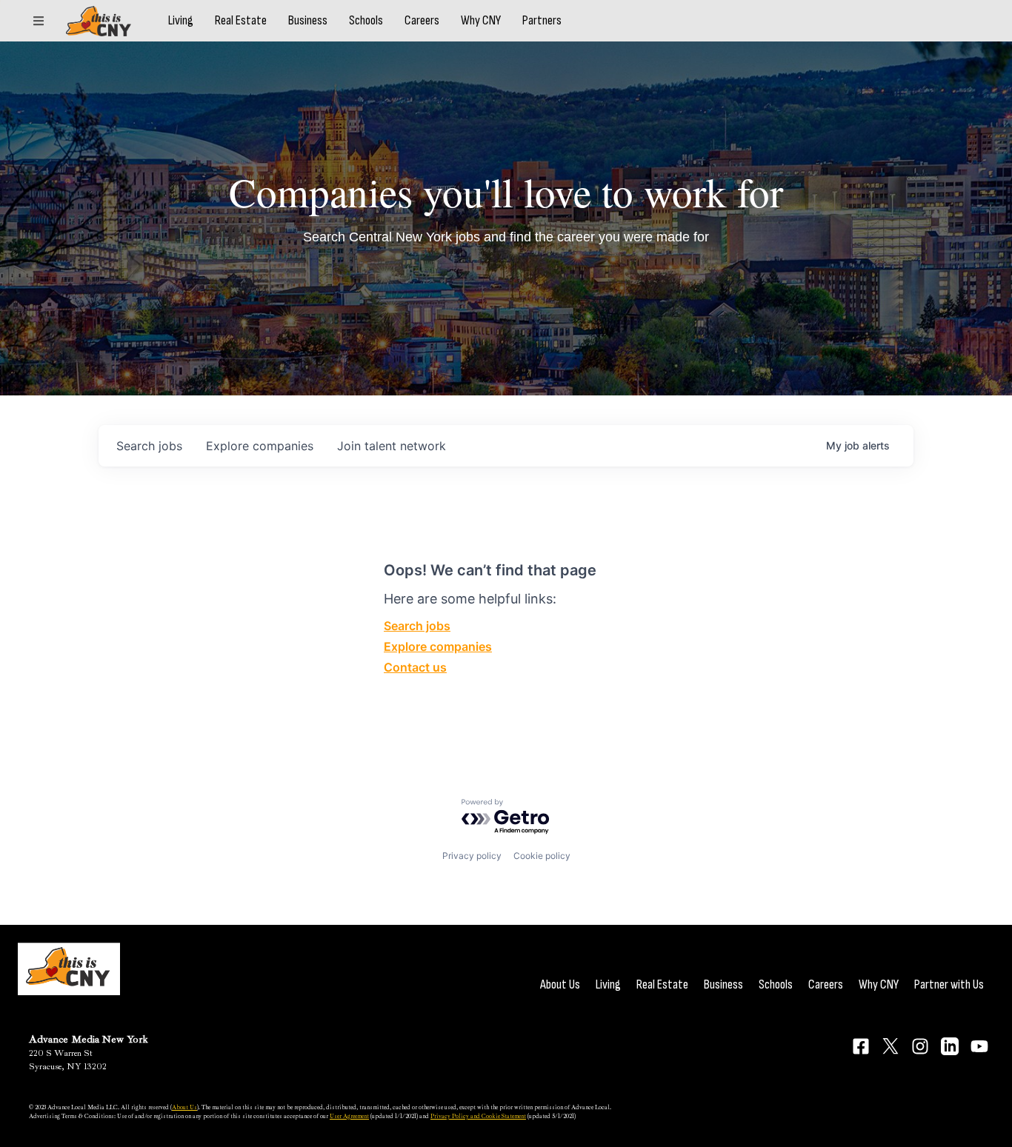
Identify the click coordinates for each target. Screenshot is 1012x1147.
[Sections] (38, 21)
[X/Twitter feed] (890, 1046)
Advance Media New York (88, 1039)
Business (307, 21)
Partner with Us (949, 984)
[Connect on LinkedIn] (950, 1046)
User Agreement (349, 1116)
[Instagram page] (920, 1046)
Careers (422, 21)
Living (180, 21)
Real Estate (241, 21)
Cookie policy (541, 855)
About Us (560, 984)
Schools (366, 21)
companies (259, 445)
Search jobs (417, 625)
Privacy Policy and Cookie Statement (478, 1116)
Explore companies (438, 646)
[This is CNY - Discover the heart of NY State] (98, 21)
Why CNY (481, 21)
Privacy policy (472, 855)
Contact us (415, 667)
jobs (149, 445)
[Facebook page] (861, 1046)
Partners (542, 21)
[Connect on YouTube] (979, 1046)
